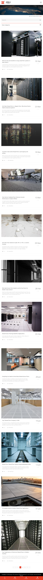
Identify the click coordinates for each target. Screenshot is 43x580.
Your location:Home (34, 16)
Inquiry (37, 578)
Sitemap (39, 574)
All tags (21, 575)
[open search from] (38, 2)
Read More (11, 69)
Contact (26, 578)
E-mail (15, 578)
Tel (4, 578)
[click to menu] (41, 2)
